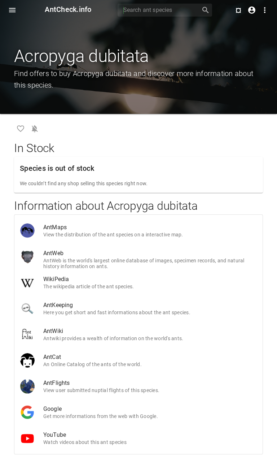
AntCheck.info (68, 9)
